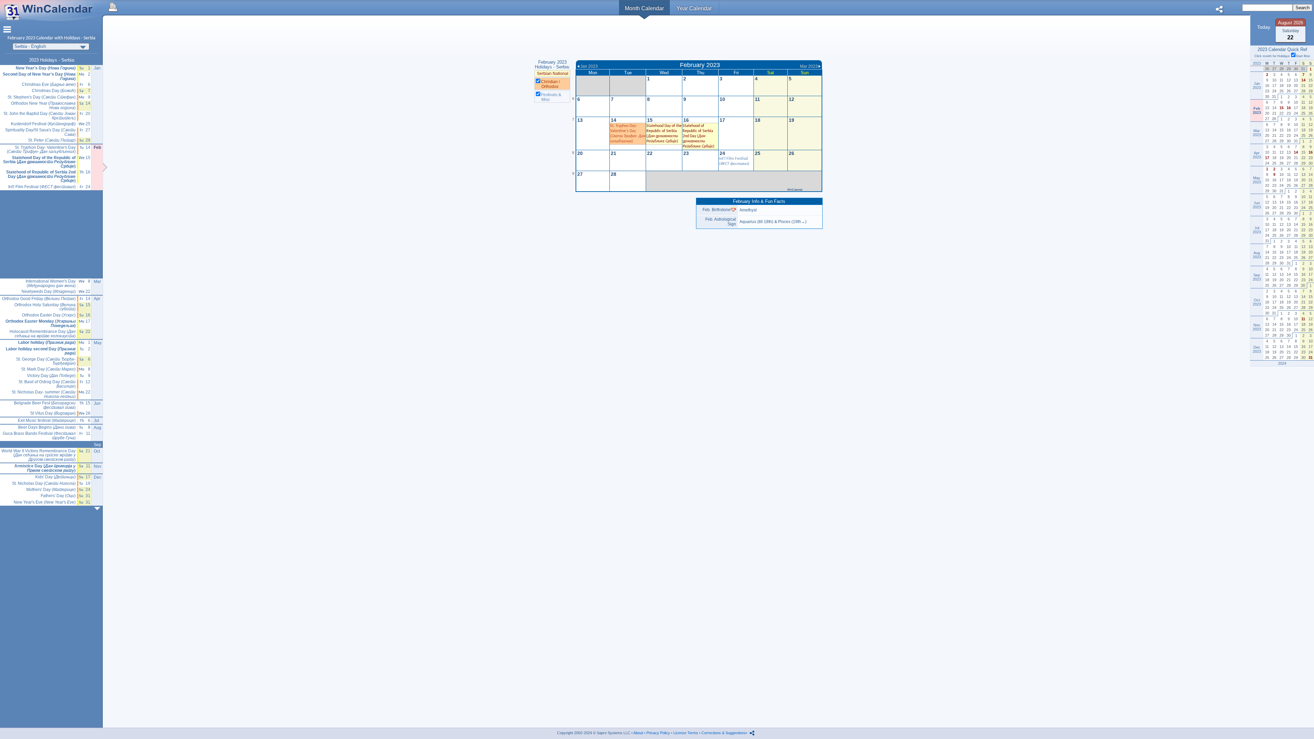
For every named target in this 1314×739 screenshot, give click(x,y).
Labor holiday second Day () (41, 351)
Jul (96, 420)
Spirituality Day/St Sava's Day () (40, 132)
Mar (97, 281)
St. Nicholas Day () (44, 483)
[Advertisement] (699, 39)
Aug (97, 427)
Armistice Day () (45, 468)
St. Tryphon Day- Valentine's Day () (41, 149)
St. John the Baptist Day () (39, 116)
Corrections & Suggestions (723, 733)
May (98, 342)
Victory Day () (51, 376)
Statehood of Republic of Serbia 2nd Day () (41, 176)
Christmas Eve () (49, 84)
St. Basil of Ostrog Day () (47, 384)
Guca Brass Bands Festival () (39, 435)
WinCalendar (795, 189)
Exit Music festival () (47, 420)
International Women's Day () (51, 283)
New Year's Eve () (45, 502)
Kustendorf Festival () (43, 124)
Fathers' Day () (58, 496)
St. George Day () (46, 361)
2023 (30, 38)
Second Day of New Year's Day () (39, 76)
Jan (97, 68)
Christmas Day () (54, 91)
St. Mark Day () (48, 369)
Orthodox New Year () (43, 105)
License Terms (685, 733)
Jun (97, 403)
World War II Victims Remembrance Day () (38, 455)
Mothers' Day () (51, 490)
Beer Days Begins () (47, 427)
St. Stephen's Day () (42, 97)
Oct (97, 451)
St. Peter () (52, 140)
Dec (97, 477)
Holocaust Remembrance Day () (43, 333)
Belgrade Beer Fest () (45, 405)
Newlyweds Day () (49, 291)
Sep (97, 444)
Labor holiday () (47, 342)
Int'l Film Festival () (42, 187)
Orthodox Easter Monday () (40, 323)
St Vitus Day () (53, 413)
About (638, 733)
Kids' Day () (55, 477)
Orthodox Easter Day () (49, 315)
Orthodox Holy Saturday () (45, 307)
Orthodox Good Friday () (39, 299)
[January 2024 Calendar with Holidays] (98, 508)
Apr (97, 298)
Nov (97, 466)
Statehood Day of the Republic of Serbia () (39, 162)
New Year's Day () (46, 68)
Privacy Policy (658, 733)
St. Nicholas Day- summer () (44, 394)
